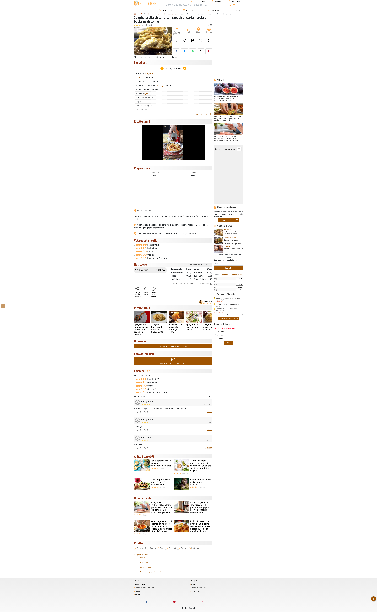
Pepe (138, 101)
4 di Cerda (144, 77)
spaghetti (149, 73)
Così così (151, 255)
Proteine (143, 558)
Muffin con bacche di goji (233, 248)
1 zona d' (142, 93)
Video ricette (140, 584)
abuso (209, 412)
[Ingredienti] (3, 306)
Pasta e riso (144, 562)
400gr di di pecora (148, 81)
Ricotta (153, 548)
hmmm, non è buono (157, 258)
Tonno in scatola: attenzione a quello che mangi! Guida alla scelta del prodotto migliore (200, 465)
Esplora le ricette (142, 555)
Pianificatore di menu (227, 220)
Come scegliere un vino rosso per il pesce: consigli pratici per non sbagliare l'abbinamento (201, 507)
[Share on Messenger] (184, 51)
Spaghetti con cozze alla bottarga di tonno (176, 328)
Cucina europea (146, 572)
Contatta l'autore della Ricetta (174, 346)
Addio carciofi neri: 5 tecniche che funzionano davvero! (160, 463)
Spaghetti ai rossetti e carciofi (209, 327)
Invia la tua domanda (229, 318)
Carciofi (184, 548)
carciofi (141, 77)
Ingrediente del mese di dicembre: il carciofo (200, 482)
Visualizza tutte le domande (233, 315)
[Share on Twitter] (200, 51)
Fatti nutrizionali (204, 114)
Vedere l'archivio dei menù (227, 255)
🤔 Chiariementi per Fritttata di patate (228, 304)
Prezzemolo (141, 109)
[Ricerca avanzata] (234, 5)
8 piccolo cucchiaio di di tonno (154, 85)
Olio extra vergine (144, 105)
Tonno (162, 548)
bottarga (160, 85)
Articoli (190, 10)
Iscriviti (228, 268)
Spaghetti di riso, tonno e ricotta (192, 327)
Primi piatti (141, 548)
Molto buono (153, 248)
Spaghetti (173, 548)
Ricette (165, 10)
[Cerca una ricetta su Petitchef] (230, 5)
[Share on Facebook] (176, 51)
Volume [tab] (225, 275)
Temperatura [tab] (236, 275)
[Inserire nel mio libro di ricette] (176, 41)
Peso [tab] (217, 275)
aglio (146, 93)
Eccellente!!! (153, 245)
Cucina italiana (159, 572)
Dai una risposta (218, 301)
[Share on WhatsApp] (192, 51)
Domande (215, 10)
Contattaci (195, 581)
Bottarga (195, 548)
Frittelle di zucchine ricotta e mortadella (231, 233)
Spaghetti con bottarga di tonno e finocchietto (158, 328)
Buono (150, 251)
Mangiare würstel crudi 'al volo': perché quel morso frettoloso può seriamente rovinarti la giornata (161, 507)
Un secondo (221, 335)
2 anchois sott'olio (144, 97)
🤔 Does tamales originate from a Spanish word (226, 309)
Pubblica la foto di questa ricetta (173, 363)
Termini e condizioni (198, 588)
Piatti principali (145, 567)
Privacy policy (196, 584)
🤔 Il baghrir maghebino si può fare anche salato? (227, 299)
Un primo (220, 332)
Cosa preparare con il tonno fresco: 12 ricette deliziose (161, 482)
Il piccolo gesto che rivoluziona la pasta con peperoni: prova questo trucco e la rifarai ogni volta (200, 526)
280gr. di (144, 73)
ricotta (147, 81)
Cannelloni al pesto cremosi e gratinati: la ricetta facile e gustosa (232, 242)
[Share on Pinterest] (208, 51)
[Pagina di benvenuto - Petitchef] (135, 14)
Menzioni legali (196, 591)
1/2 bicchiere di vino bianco (148, 89)
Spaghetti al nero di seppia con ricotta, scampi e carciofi (141, 329)
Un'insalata (221, 338)
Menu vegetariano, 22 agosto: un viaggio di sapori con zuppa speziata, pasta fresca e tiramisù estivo (161, 526)
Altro (238, 10)
